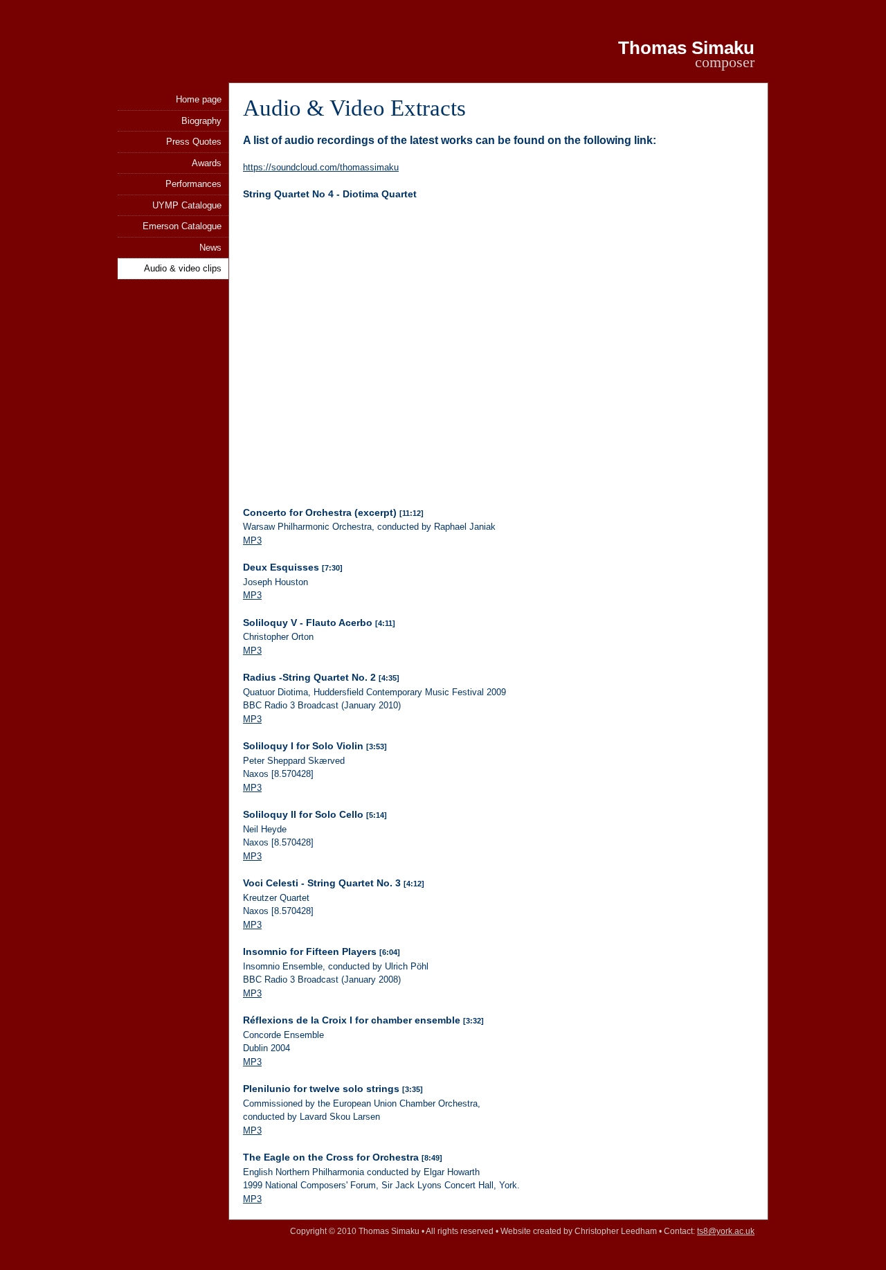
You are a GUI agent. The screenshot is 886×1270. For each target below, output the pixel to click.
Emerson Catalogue (182, 226)
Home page (199, 99)
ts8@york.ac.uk (725, 1230)
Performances (193, 184)
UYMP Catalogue (187, 205)
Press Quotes (194, 141)
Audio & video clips (183, 268)
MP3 (252, 540)
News (210, 247)
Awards (207, 163)
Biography (201, 121)
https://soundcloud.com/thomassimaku (321, 167)
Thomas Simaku (686, 47)
